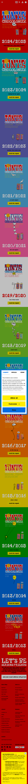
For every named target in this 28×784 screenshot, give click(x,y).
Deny (14, 410)
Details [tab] (14, 372)
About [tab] (22, 372)
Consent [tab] (5, 372)
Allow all (14, 398)
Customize (13, 404)
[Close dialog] (25, 753)
